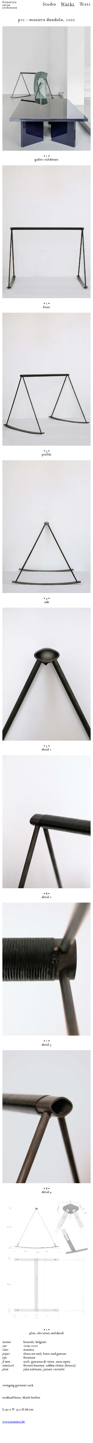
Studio (49, 4)
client (5, 1349)
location (6, 1342)
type (4, 1357)
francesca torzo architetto (9, 5)
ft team (6, 1361)
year (4, 1346)
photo (5, 1369)
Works (68, 4)
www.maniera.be (13, 1422)
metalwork (8, 1365)
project (6, 1353)
